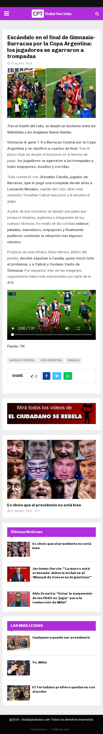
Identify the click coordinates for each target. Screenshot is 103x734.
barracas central (22, 360)
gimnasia (74, 360)
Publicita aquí (60, 729)
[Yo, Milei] (18, 667)
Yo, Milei (39, 662)
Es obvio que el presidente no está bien (44, 505)
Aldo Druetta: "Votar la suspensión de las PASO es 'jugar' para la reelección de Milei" (62, 597)
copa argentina (51, 360)
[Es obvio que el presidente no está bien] (51, 469)
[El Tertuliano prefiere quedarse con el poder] (18, 692)
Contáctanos (38, 729)
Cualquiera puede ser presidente (61, 637)
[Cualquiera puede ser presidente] (18, 643)
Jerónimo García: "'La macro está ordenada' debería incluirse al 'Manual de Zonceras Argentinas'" (62, 573)
